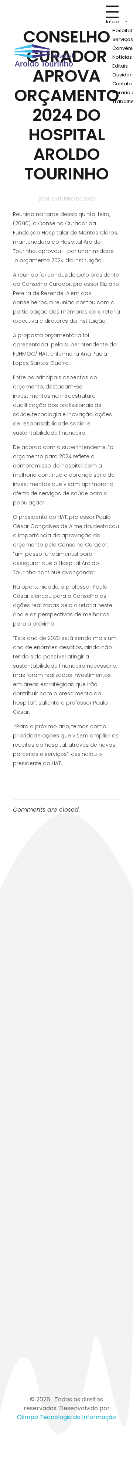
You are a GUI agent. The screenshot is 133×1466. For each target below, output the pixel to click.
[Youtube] (63, 1349)
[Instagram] (42, 1349)
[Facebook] (22, 1349)
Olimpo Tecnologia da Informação (66, 1417)
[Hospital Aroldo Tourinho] (44, 55)
